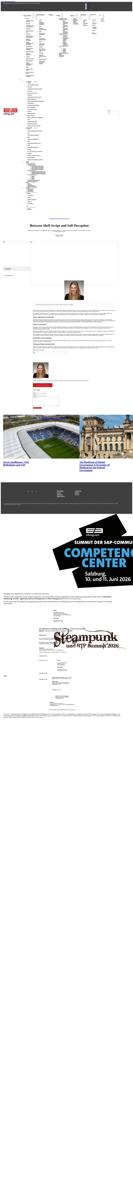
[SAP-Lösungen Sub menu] (36, 17)
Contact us (30, 184)
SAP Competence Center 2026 (65, 22)
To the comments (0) (9, 275)
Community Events (31, 163)
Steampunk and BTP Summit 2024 (65, 44)
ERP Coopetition (29, 62)
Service (72, 15)
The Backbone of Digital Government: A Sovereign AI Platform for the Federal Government (94, 466)
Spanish (33, 178)
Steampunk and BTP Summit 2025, (65, 40)
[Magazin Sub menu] (80, 17)
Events (58, 15)
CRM (41, 22)
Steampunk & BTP (63, 33)
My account (103, 20)
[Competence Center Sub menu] (67, 19)
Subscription (61, 496)
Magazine (83, 14)
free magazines (85, 25)
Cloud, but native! (42, 61)
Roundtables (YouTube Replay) (63, 54)
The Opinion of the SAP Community (56, 218)
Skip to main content (5, 1)
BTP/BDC (42, 55)
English (32, 176)
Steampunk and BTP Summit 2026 (65, 36)
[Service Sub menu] (76, 16)
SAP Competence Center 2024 (65, 28)
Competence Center (63, 19)
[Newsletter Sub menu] (89, 17)
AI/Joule (42, 49)
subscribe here (85, 20)
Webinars (60, 494)
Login (29, 208)
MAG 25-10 (66, 218)
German (32, 175)
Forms (29, 183)
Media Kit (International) (76, 23)
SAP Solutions (40, 14)
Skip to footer (12, 1)
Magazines (60, 491)
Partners (51, 14)
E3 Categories (27, 15)
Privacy (77, 494)
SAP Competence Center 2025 (65, 25)
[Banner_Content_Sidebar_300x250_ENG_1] (17, 242)
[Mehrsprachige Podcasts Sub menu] (60, 47)
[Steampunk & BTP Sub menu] (67, 34)
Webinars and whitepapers (61, 56)
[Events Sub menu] (62, 16)
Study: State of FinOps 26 (54, 418)
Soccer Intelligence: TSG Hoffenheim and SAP (16, 463)
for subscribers (85, 23)
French (32, 179)
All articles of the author (42, 385)
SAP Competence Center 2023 (65, 31)
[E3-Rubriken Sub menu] (33, 16)
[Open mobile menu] (20, 79)
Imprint (77, 493)
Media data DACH (75, 21)
